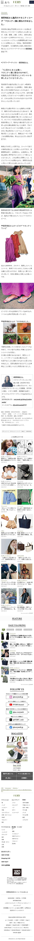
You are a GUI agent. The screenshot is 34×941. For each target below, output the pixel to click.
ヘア (13, 807)
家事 (3, 839)
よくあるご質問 (19, 908)
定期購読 (24, 778)
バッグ (3, 805)
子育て (24, 800)
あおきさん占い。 (6, 851)
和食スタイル (21, 922)
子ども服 (25, 810)
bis (15, 922)
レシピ (3, 829)
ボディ (13, 810)
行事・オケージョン (7, 815)
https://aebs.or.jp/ (19, 883)
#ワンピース (6, 431)
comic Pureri (7, 927)
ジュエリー (4, 807)
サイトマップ (17, 905)
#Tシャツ (17, 6)
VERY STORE (5, 855)
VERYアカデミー (16, 836)
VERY (16, 920)
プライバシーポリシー (23, 903)
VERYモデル (15, 838)
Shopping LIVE (5, 858)
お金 (3, 844)
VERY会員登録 (5, 865)
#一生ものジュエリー (9, 6)
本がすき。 (27, 927)
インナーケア (15, 812)
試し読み (8, 778)
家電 (3, 847)
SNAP (3, 817)
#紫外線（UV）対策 (25, 6)
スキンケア (15, 805)
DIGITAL (18, 898)
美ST (10, 922)
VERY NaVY (4, 861)
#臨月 (23, 431)
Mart (27, 920)
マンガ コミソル (17, 927)
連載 (13, 831)
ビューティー (15, 800)
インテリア (4, 832)
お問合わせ (28, 908)
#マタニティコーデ (15, 431)
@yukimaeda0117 (20, 405)
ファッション (4, 12)
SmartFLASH (16, 925)
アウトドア (4, 834)
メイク (13, 802)
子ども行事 (25, 815)
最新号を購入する (8, 774)
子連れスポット (26, 805)
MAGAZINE (11, 898)
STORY (22, 920)
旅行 (3, 837)
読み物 (13, 843)
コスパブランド (5, 812)
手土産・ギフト (5, 842)
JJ (5, 920)
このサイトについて (10, 903)
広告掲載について (8, 908)
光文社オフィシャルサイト (17, 910)
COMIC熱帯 (25, 925)
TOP (2, 787)
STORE (24, 898)
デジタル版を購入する (24, 774)
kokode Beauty (16, 930)
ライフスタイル (5, 827)
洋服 (3, 810)
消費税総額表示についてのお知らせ (17, 892)
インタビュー (15, 833)
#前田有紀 (28, 431)
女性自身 (8, 925)
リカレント (15, 841)
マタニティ (15, 787)
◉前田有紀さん (18, 377)
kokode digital (17, 932)
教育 (24, 817)
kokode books (26, 930)
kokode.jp (7, 930)
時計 (3, 822)
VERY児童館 (26, 802)
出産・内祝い (26, 807)
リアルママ (25, 819)
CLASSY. (10, 920)
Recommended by (25, 613)
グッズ (24, 812)
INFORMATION (17, 900)
